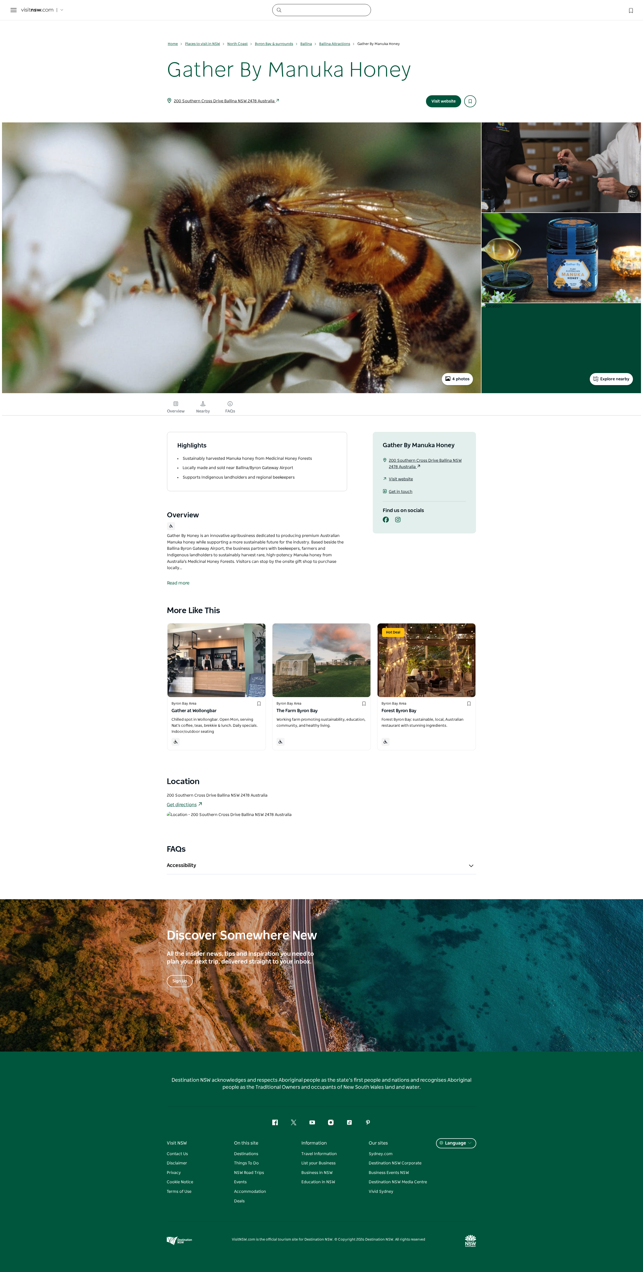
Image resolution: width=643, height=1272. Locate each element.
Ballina (306, 44)
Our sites (378, 1143)
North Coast (237, 44)
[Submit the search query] (278, 9)
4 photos (460, 379)
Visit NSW (177, 1143)
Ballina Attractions (334, 44)
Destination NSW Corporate (395, 1163)
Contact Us (177, 1154)
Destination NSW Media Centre (398, 1182)
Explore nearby (614, 379)
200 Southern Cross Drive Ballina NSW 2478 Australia (225, 101)
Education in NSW (318, 1182)
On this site (246, 1143)
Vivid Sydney (381, 1192)
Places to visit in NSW (202, 44)
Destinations (246, 1154)
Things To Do (246, 1163)
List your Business (318, 1163)
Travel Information (319, 1154)
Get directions (182, 805)
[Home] (37, 10)
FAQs (230, 411)
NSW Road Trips (249, 1173)
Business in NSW (317, 1173)
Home (173, 44)
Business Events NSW (389, 1173)
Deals (239, 1201)
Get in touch (400, 492)
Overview (176, 411)
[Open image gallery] (241, 392)
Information (314, 1143)
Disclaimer (177, 1163)
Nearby (203, 411)
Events (240, 1182)
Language (455, 1143)
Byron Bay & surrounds (274, 44)
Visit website (444, 101)
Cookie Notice (180, 1182)
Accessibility (181, 865)
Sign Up (179, 981)
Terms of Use (179, 1192)
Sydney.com (381, 1154)
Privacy (174, 1173)
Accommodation (250, 1192)
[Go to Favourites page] (630, 10)
